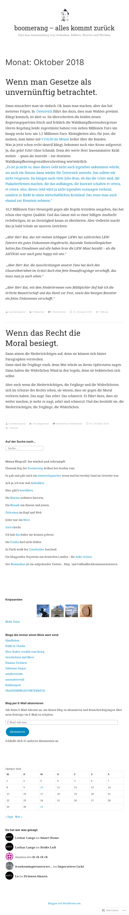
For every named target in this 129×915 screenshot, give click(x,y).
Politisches (38, 311)
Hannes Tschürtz (16, 663)
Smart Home (49, 838)
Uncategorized (41, 423)
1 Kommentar (58, 311)
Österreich (44, 111)
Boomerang (35, 468)
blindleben (12, 640)
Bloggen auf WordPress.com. (64, 903)
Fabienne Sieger (15, 668)
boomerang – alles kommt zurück (64, 28)
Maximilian (18, 564)
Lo (17, 876)
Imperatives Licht (71, 866)
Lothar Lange (25, 838)
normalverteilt (14, 679)
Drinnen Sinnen (36, 876)
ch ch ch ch (40, 857)
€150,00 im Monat (55, 139)
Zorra (9, 527)
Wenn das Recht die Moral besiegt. (42, 338)
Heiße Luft (48, 847)
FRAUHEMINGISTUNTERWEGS (25, 690)
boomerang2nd (17, 311)
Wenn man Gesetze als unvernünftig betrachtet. (51, 86)
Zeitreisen (11, 512)
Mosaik (14, 505)
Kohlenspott (13, 685)
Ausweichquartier (49, 475)
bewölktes (26, 490)
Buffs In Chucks (15, 646)
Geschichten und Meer (19, 657)
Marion (15, 498)
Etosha (14, 542)
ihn (18, 534)
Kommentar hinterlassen (69, 423)
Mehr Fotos (12, 622)
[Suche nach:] (24, 448)
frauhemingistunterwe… (34, 866)
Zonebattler (36, 549)
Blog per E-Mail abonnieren (24, 703)
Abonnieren (17, 732)
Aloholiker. (38, 483)
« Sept (9, 817)
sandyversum (14, 674)
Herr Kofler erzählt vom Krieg (25, 652)
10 (41, 787)
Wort (26, 520)
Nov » (18, 817)
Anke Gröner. (83, 557)
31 (41, 806)
